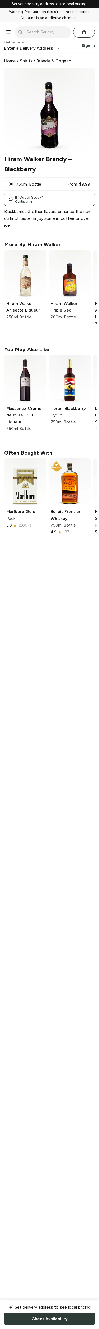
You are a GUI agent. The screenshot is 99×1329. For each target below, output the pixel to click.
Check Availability (50, 1318)
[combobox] (46, 32)
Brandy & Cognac (53, 60)
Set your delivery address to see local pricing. (49, 4)
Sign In (88, 45)
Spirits (26, 60)
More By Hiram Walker (32, 244)
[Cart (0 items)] (84, 32)
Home (10, 60)
